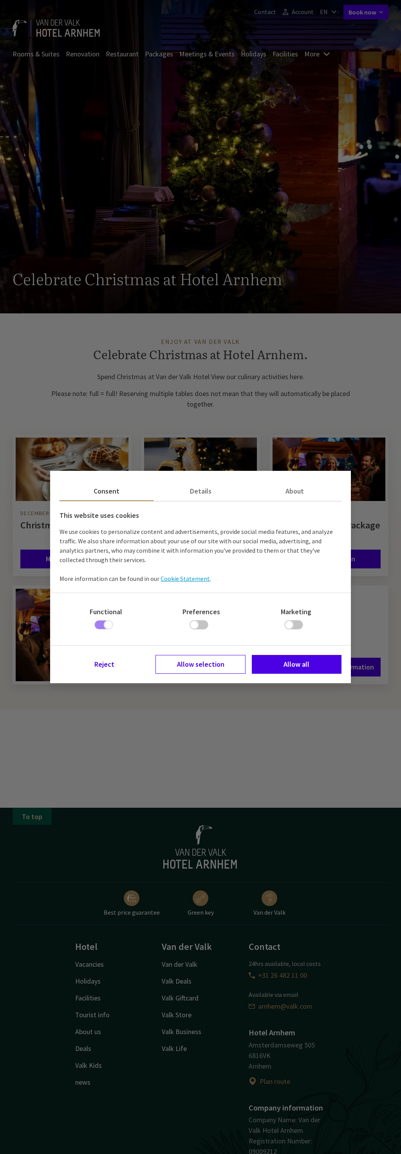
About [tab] (294, 491)
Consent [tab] (106, 491)
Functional (106, 611)
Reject (104, 664)
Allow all (296, 664)
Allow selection (200, 664)
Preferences (201, 611)
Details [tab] (200, 491)
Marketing (296, 611)
